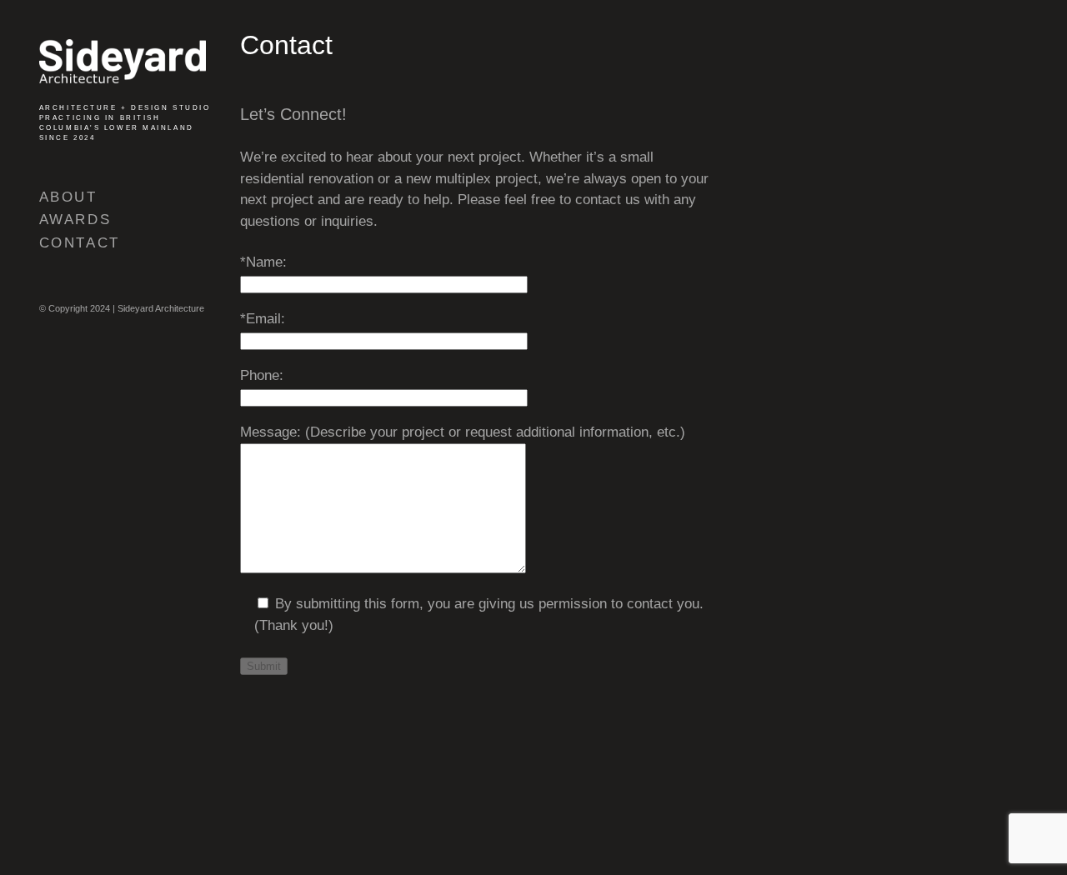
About (68, 197)
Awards (75, 219)
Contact (79, 243)
